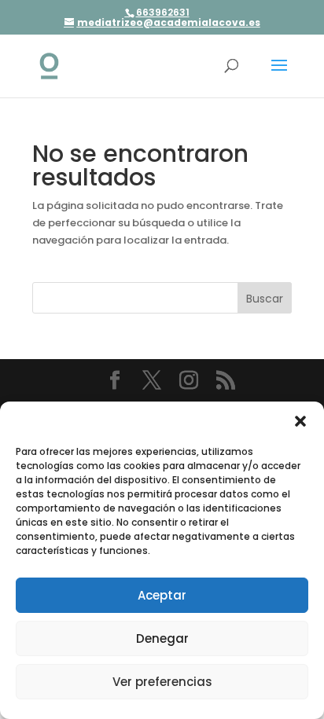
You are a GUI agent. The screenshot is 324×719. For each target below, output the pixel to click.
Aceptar (162, 595)
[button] (300, 421)
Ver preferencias (162, 681)
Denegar (162, 638)
